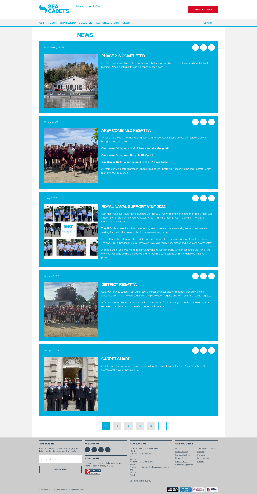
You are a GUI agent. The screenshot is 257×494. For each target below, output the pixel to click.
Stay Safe (92, 458)
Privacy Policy (181, 461)
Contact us (138, 443)
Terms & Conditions (206, 448)
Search (208, 23)
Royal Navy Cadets (212, 489)
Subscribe (46, 443)
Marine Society (181, 451)
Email (211, 47)
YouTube (108, 449)
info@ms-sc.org (146, 462)
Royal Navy (172, 489)
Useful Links (184, 443)
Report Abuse (181, 458)
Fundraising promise (184, 465)
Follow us (92, 443)
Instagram (101, 449)
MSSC (178, 448)
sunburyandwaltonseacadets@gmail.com (157, 467)
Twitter (203, 47)
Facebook (195, 47)
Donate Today (202, 9)
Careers (200, 461)
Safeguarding (203, 458)
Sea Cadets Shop (182, 455)
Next (162, 426)
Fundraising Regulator (199, 489)
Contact (200, 451)
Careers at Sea (186, 489)
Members (201, 455)
